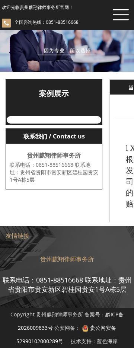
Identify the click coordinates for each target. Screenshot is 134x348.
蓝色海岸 (107, 341)
